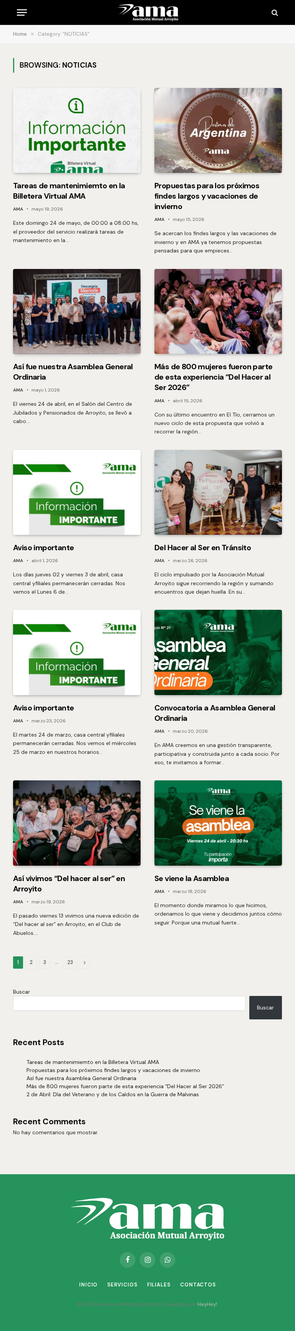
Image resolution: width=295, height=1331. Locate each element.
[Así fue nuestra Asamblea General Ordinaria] (77, 311)
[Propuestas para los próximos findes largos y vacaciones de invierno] (218, 130)
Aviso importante (43, 548)
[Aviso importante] (77, 492)
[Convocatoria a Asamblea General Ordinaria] (218, 652)
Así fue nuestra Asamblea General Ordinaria (73, 372)
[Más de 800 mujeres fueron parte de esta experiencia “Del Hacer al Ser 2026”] (218, 311)
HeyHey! (207, 1304)
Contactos (198, 1284)
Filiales (159, 1284)
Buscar (21, 991)
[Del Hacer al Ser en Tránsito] (218, 492)
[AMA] (147, 12)
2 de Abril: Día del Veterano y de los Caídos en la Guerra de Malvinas (113, 1094)
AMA (18, 209)
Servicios (122, 1284)
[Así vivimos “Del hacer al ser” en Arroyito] (77, 822)
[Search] (274, 12)
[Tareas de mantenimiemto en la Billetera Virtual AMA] (77, 130)
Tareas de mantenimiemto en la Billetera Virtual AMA (69, 191)
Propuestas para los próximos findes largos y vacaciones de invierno (206, 196)
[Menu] (22, 12)
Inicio (88, 1284)
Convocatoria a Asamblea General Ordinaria (214, 713)
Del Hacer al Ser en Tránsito (202, 548)
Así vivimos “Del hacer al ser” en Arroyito (69, 883)
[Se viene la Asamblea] (218, 822)
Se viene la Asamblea (191, 878)
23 (70, 962)
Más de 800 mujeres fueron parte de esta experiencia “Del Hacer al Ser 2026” (213, 377)
